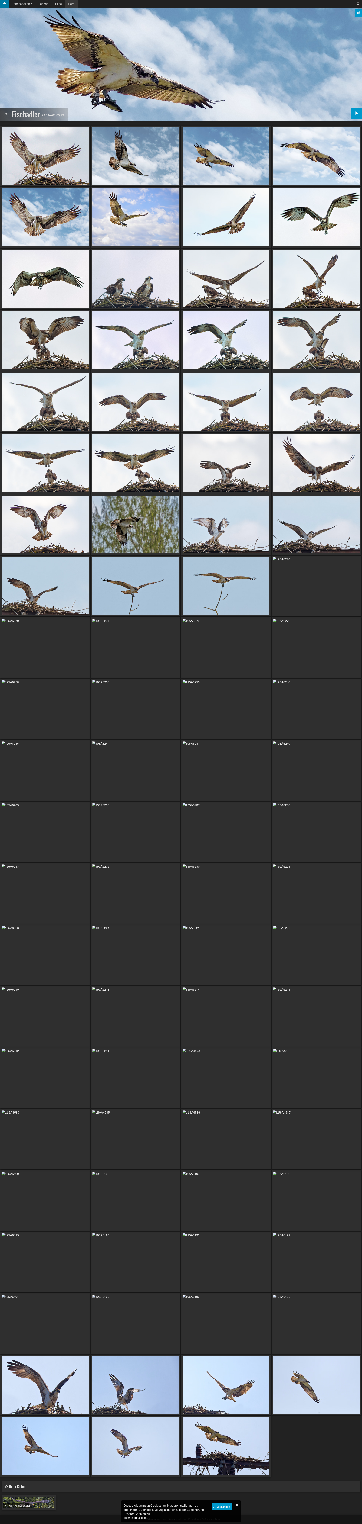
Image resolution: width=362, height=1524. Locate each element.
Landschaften (21, 4)
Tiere (70, 4)
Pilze (58, 4)
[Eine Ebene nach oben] (6, 114)
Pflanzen (42, 4)
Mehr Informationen (135, 1517)
